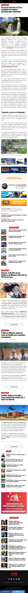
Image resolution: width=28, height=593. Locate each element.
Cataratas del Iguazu (16, 208)
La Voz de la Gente (8, 582)
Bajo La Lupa (15, 582)
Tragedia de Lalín (13, 211)
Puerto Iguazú (10, 47)
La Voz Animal (20, 582)
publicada (7, 436)
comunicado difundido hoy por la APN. (9, 66)
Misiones (3, 438)
